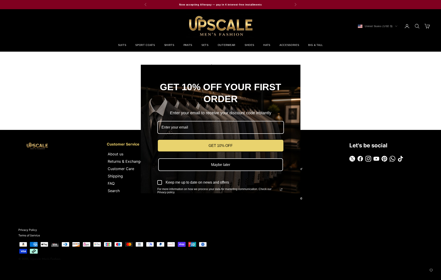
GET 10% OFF (221, 146)
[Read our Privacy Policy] (281, 189)
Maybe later (220, 165)
